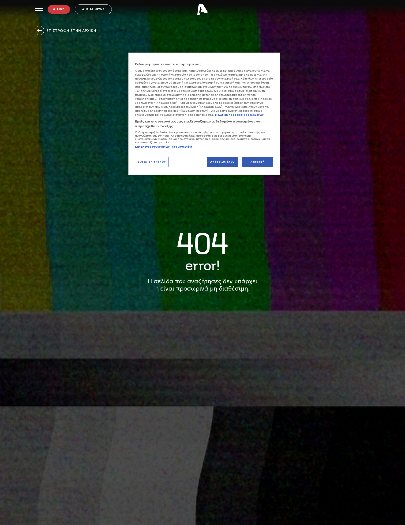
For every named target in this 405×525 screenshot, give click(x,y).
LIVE (60, 9)
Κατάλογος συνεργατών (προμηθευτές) (163, 146)
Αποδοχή (257, 161)
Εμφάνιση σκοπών (152, 161)
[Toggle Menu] (39, 9)
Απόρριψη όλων (222, 161)
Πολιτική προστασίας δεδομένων (239, 114)
